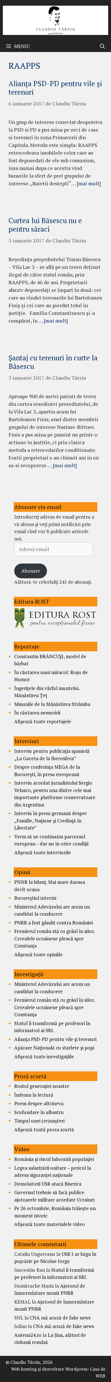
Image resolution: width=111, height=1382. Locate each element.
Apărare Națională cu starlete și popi (54, 1047)
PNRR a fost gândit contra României (53, 922)
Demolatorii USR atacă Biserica (47, 1184)
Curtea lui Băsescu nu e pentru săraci (45, 225)
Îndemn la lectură (33, 1095)
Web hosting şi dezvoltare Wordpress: (50, 1369)
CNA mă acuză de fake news (60, 1317)
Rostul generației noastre (41, 1086)
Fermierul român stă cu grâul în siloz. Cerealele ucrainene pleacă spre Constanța (54, 938)
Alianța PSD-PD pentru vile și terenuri (55, 88)
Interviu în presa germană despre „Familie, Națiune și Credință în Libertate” (50, 820)
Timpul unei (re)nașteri (39, 1120)
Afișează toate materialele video (49, 1224)
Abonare (30, 571)
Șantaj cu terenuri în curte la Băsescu (53, 362)
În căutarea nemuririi (37, 712)
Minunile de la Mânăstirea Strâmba (52, 704)
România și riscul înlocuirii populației (54, 1159)
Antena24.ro (28, 1335)
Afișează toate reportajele (42, 721)
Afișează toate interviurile (42, 852)
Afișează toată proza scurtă (44, 1129)
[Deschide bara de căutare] (102, 46)
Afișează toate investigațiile (44, 1056)
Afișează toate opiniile (38, 954)
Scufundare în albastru (39, 1112)
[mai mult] (89, 183)
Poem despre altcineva (38, 1103)
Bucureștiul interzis (35, 898)
